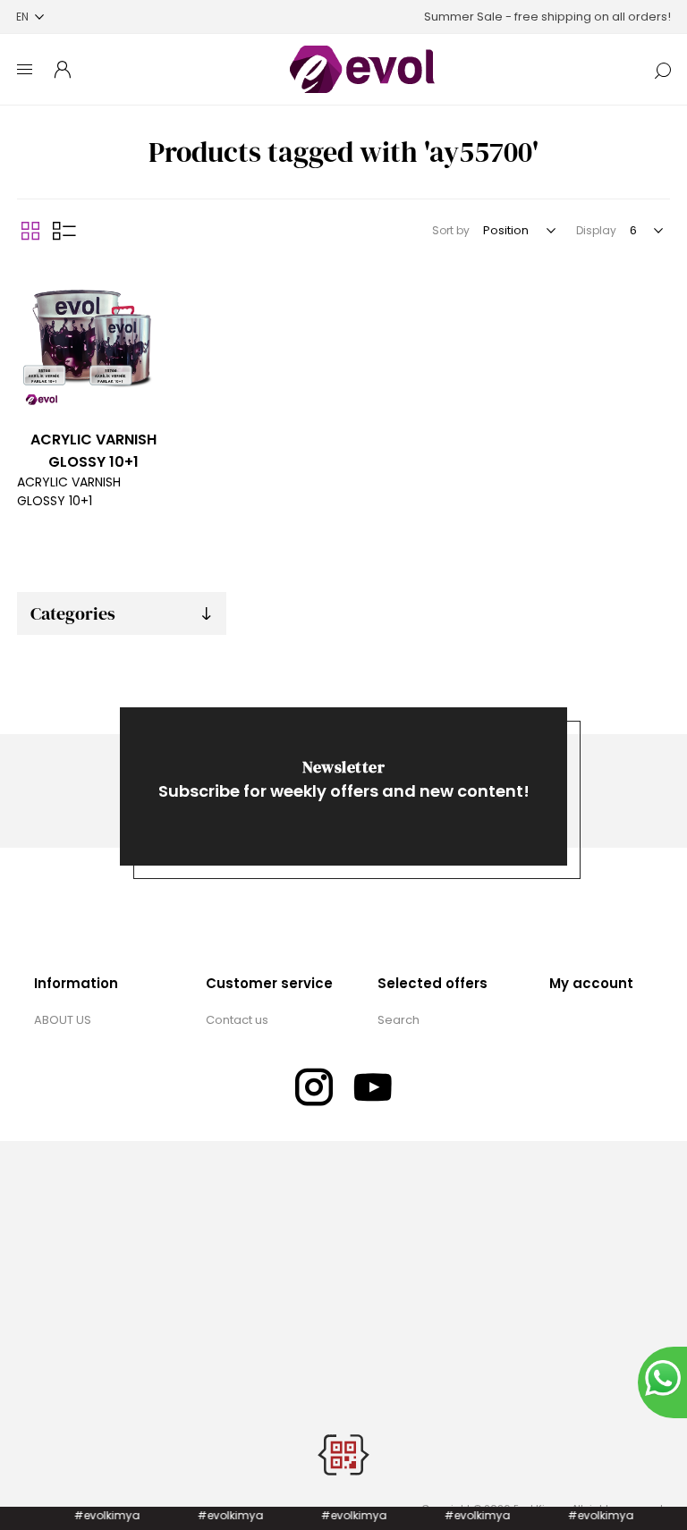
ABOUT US (62, 1019)
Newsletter (343, 767)
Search (398, 1019)
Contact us (237, 1019)
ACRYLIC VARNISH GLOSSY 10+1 (93, 450)
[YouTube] (373, 1087)
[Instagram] (314, 1087)
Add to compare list (33, 279)
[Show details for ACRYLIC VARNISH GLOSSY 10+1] (93, 338)
